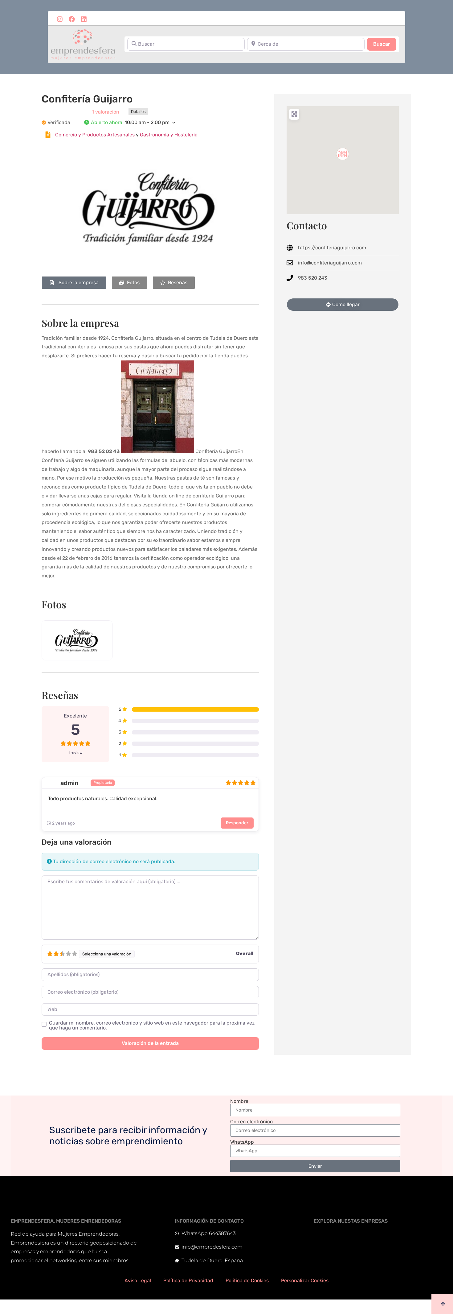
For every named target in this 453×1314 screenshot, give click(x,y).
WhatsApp (242, 1142)
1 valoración (105, 112)
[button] (171, 122)
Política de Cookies (247, 1280)
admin (69, 783)
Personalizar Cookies (305, 1280)
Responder (237, 822)
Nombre (239, 1101)
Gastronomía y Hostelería (169, 135)
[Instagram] (60, 19)
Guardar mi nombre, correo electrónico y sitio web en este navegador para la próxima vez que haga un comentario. (152, 1025)
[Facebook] (72, 19)
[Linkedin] (84, 19)
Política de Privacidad (188, 1280)
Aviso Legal (137, 1280)
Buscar (384, 44)
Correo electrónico (251, 1121)
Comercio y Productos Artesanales (95, 135)
